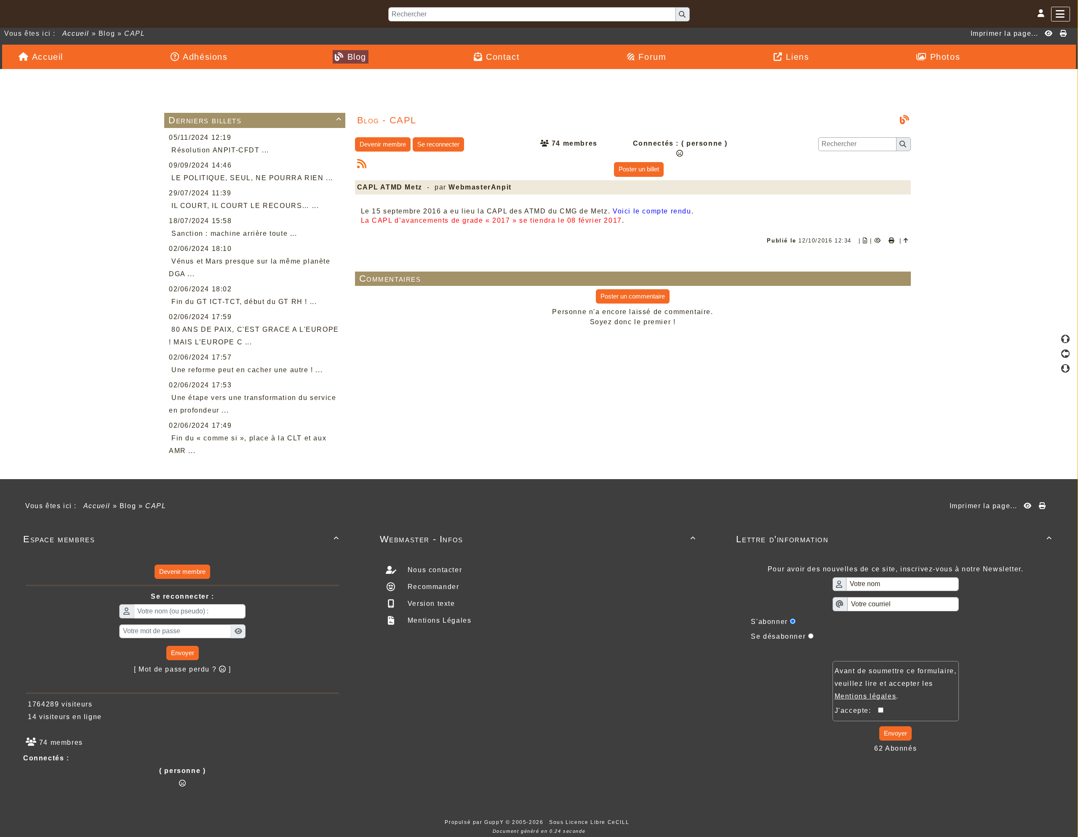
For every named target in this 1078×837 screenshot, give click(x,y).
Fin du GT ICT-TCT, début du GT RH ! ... (244, 301)
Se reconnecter (438, 144)
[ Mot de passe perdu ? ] (182, 669)
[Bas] (1065, 368)
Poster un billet (639, 169)
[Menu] (1060, 14)
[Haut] (1065, 339)
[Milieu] (1065, 353)
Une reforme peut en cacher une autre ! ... (247, 369)
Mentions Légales (438, 620)
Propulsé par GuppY (475, 822)
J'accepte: (856, 710)
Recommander (432, 586)
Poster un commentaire (632, 296)
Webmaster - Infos (538, 539)
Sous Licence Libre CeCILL (590, 822)
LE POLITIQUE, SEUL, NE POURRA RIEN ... (252, 177)
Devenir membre (383, 144)
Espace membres (181, 539)
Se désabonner (778, 636)
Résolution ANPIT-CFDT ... (220, 150)
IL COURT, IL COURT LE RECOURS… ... (245, 205)
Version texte (430, 603)
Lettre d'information (894, 539)
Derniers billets (255, 120)
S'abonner (769, 621)
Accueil (75, 33)
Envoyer (182, 652)
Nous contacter (433, 569)
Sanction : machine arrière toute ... (234, 233)
